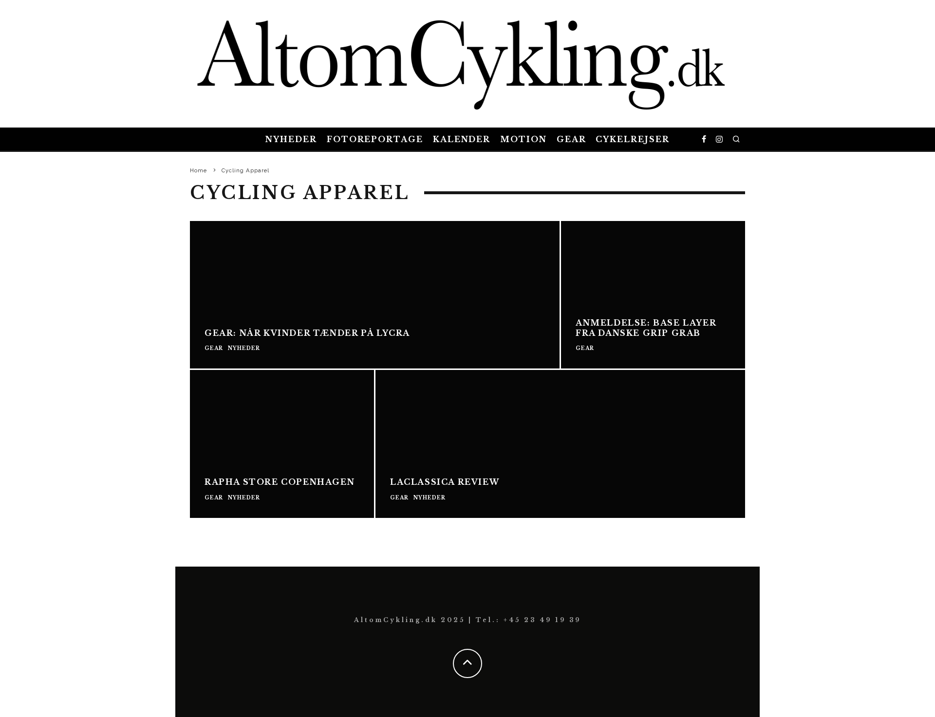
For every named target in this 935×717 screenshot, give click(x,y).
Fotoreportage (375, 139)
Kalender (461, 139)
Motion (523, 139)
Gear (571, 139)
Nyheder (291, 139)
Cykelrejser (632, 139)
